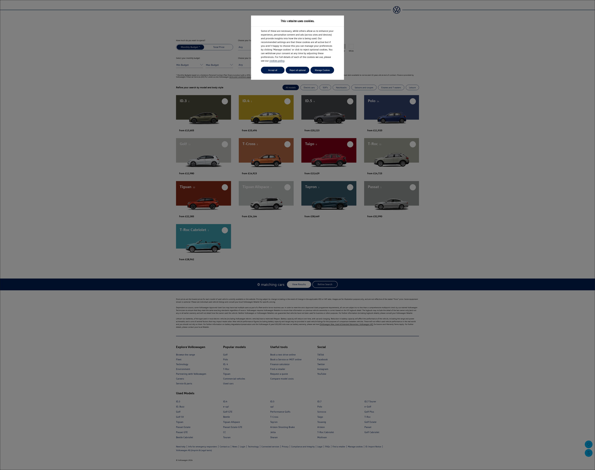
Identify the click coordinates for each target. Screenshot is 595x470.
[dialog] (297, 235)
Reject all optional (298, 70)
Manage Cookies (322, 70)
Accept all (272, 70)
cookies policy (276, 60)
